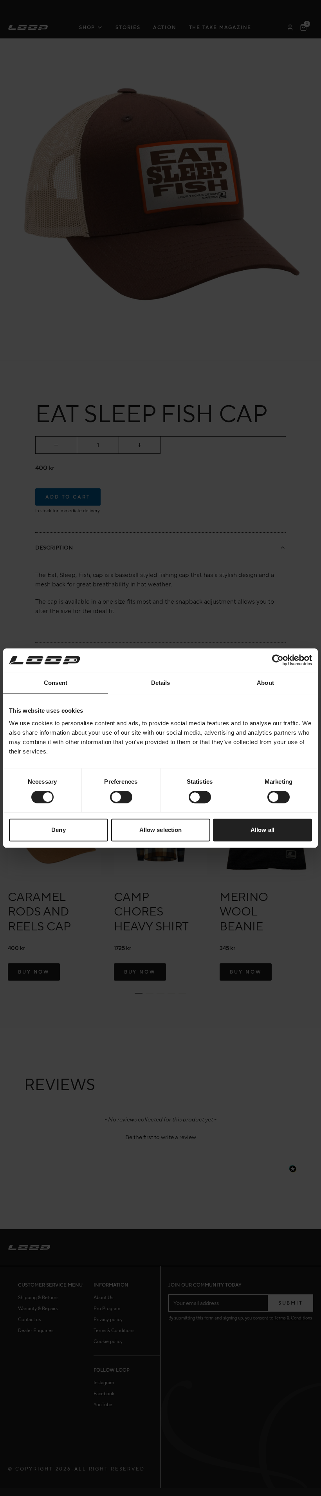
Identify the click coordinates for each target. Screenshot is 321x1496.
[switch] (121, 797)
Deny (58, 829)
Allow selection (160, 829)
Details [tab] (160, 682)
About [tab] (265, 682)
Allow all (262, 829)
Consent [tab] (55, 682)
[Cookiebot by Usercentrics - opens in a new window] (277, 660)
